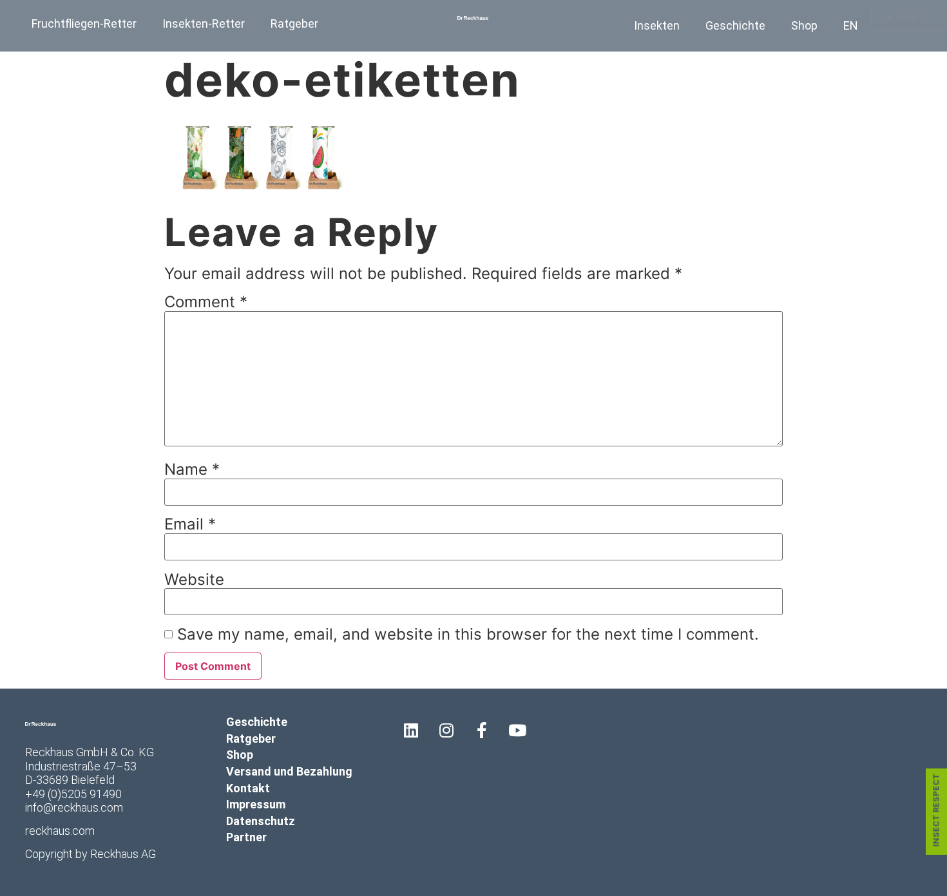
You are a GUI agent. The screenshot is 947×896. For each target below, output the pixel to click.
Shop (804, 25)
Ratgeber (294, 23)
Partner (246, 837)
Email (190, 524)
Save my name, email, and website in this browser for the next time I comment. (468, 634)
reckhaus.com (60, 830)
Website (194, 579)
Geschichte (735, 25)
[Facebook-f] (482, 730)
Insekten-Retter (203, 23)
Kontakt (248, 788)
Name (192, 469)
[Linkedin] (411, 730)
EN (850, 25)
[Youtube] (517, 730)
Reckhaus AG (123, 854)
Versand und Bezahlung (289, 771)
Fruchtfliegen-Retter (84, 23)
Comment (205, 302)
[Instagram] (446, 730)
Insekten (657, 25)
